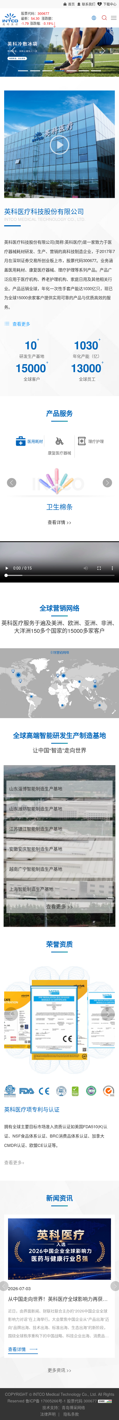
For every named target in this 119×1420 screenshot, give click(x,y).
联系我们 (88, 4)
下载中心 (110, 4)
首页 (71, 4)
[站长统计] (105, 1400)
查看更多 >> (59, 906)
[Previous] (13, 52)
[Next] (103, 52)
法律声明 (48, 1414)
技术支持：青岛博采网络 (63, 1407)
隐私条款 (71, 1414)
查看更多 (21, 324)
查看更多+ (14, 1162)
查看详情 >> (59, 522)
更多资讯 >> (59, 1370)
